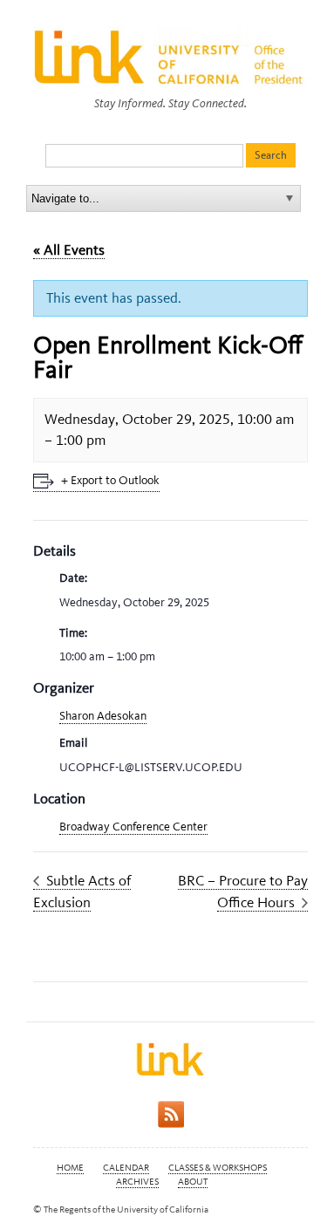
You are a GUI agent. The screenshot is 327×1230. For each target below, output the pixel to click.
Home (70, 1167)
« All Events (69, 249)
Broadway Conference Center (133, 826)
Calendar (126, 1167)
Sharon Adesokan (102, 715)
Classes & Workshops (217, 1167)
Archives (137, 1181)
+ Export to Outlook (110, 480)
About (193, 1181)
